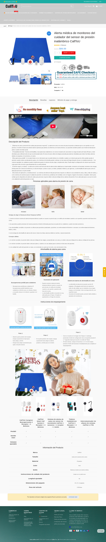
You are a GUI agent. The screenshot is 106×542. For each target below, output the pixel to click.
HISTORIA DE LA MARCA (58, 20)
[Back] (5, 25)
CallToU (63, 84)
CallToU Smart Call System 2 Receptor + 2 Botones (40, 423)
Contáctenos (12, 518)
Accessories (81, 12)
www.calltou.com (34, 539)
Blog (69, 20)
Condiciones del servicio (60, 521)
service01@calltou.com (76, 527)
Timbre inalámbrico (46, 12)
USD (100, 1)
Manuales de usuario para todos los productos (33, 20)
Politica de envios (58, 514)
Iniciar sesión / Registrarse (12, 521)
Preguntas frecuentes (44, 524)
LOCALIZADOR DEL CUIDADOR (28, 12)
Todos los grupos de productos (14, 515)
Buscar (41, 522)
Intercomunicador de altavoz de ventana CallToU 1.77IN (88, 423)
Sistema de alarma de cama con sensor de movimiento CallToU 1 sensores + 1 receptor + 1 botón (55, 423)
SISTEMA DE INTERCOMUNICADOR (65, 12)
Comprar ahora (64, 57)
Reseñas (43, 100)
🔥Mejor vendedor (11, 12)
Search (71, 6)
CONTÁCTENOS (92, 12)
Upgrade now (73, 497)
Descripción (33, 100)
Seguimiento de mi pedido (90, 1)
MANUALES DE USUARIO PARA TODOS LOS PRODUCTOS (28, 523)
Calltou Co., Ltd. (55, 539)
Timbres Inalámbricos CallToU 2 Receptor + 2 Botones (72, 423)
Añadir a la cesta (68, 52)
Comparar (58, 61)
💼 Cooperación (43, 516)
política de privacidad (59, 524)
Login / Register (88, 6)
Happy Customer (9, 20)
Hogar (11, 25)
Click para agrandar (49, 71)
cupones (52, 100)
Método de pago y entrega (67, 100)
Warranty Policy (58, 517)
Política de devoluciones (60, 519)
